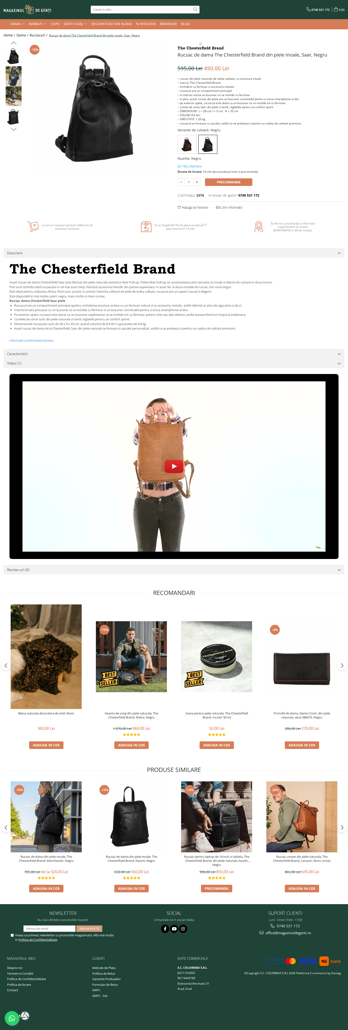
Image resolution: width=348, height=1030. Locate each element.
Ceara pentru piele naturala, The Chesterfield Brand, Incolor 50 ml (216, 715)
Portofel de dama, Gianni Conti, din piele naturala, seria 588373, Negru (302, 715)
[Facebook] (165, 929)
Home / (10, 35)
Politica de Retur (103, 973)
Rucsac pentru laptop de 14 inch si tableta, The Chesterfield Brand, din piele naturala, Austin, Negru (216, 861)
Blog (185, 24)
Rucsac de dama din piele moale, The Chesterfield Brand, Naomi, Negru (131, 859)
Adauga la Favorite (194, 207)
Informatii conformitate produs (31, 340)
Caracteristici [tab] (17, 353)
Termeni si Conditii (20, 973)
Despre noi (14, 968)
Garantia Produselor (106, 979)
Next (13, 128)
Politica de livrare (19, 984)
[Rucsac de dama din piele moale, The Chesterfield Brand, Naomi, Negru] (131, 816)
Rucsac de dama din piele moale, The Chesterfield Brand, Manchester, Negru (46, 859)
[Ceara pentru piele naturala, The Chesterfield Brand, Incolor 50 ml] (216, 656)
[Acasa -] (27, 9)
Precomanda (229, 182)
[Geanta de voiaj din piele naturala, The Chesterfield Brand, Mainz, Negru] (131, 656)
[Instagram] (183, 929)
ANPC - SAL (100, 996)
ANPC (96, 990)
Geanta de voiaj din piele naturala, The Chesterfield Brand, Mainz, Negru (131, 715)
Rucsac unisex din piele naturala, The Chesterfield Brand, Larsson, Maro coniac (302, 859)
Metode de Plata (104, 968)
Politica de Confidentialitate (37, 940)
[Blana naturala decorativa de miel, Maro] (46, 656)
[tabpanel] (98, 107)
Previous (13, 43)
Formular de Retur (105, 984)
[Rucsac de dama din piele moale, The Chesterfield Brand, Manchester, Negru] (46, 816)
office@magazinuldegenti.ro (288, 932)
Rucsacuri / (39, 35)
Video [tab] (14, 363)
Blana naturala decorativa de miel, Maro (46, 713)
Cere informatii (230, 207)
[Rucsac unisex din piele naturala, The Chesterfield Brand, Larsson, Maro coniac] (301, 816)
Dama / (23, 35)
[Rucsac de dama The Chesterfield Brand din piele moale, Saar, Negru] (98, 107)
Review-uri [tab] (18, 569)
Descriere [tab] (14, 253)
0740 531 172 (288, 926)
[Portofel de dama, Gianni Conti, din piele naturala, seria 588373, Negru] (301, 656)
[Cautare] (195, 9)
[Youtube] (174, 929)
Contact (12, 990)
